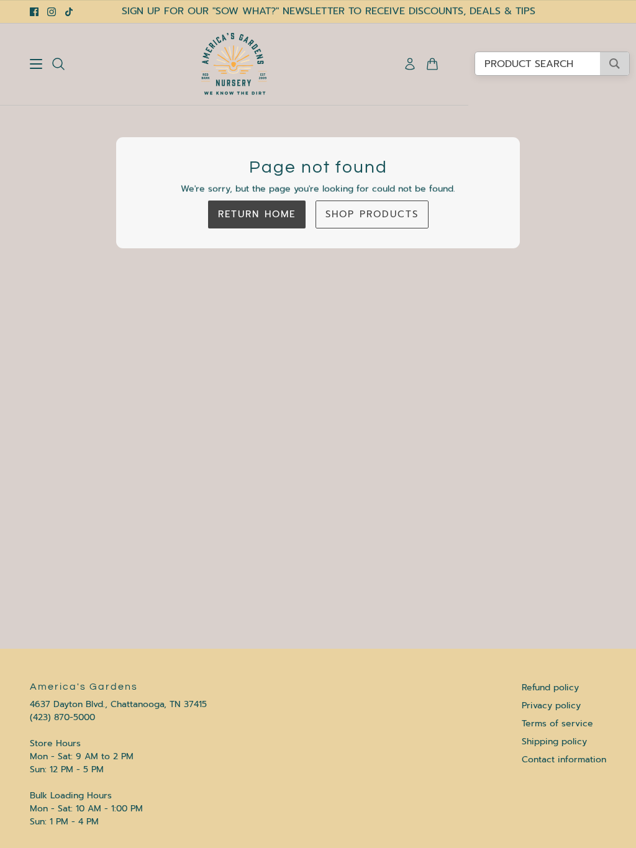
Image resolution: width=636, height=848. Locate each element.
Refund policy (550, 687)
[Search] (58, 64)
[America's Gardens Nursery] (234, 64)
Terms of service (557, 723)
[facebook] (34, 12)
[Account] (410, 64)
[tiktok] (69, 12)
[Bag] (432, 64)
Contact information (564, 759)
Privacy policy (551, 705)
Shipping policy (554, 741)
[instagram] (51, 12)
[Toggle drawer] (36, 64)
